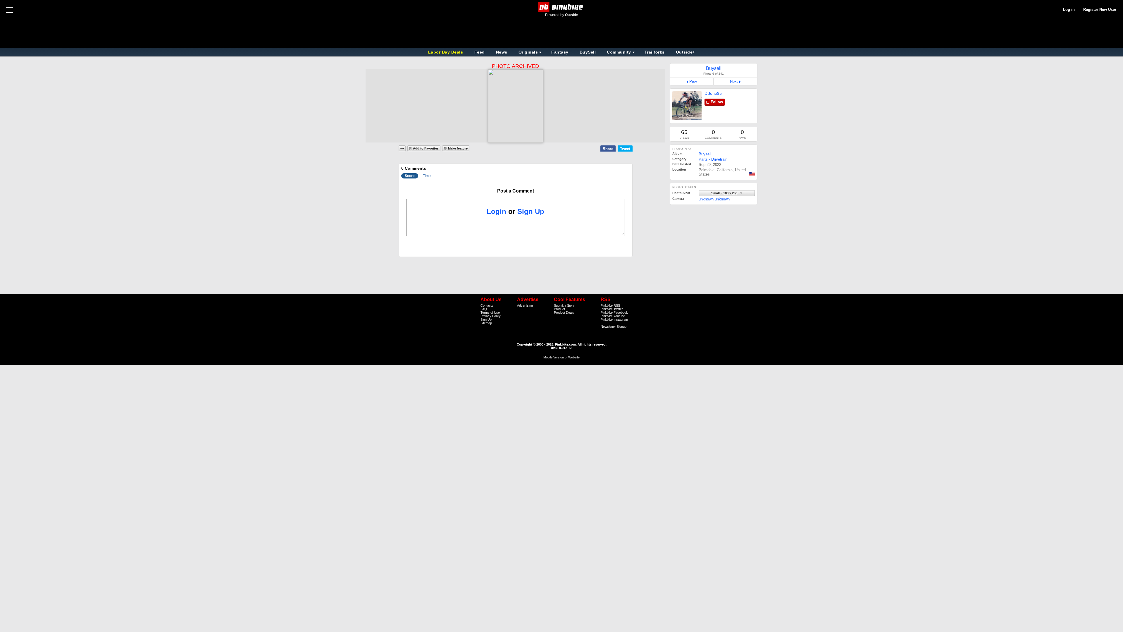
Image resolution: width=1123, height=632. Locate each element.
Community (619, 52)
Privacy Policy (490, 316)
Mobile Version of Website (561, 357)
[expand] (402, 148)
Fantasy (560, 52)
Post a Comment (515, 190)
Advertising (525, 305)
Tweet (625, 149)
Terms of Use (490, 312)
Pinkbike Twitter (612, 309)
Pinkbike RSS (610, 305)
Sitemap (486, 323)
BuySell (588, 52)
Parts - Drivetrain (713, 159)
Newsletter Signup (613, 326)
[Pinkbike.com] (561, 7)
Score (410, 176)
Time (427, 176)
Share (608, 149)
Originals (528, 52)
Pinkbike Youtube (613, 316)
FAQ (483, 309)
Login (496, 211)
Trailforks (655, 52)
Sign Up (530, 211)
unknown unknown (714, 199)
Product (559, 309)
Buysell (705, 154)
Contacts (486, 305)
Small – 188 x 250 (724, 193)
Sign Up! (486, 319)
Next (734, 81)
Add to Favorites (426, 148)
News (501, 52)
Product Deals (564, 312)
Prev (693, 81)
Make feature (458, 148)
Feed (479, 52)
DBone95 (713, 93)
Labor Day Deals (446, 52)
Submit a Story (564, 305)
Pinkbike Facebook (614, 312)
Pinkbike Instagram (614, 319)
